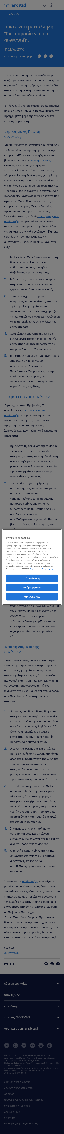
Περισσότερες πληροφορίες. (41, 569)
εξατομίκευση (32, 578)
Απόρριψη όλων (32, 587)
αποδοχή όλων (32, 596)
